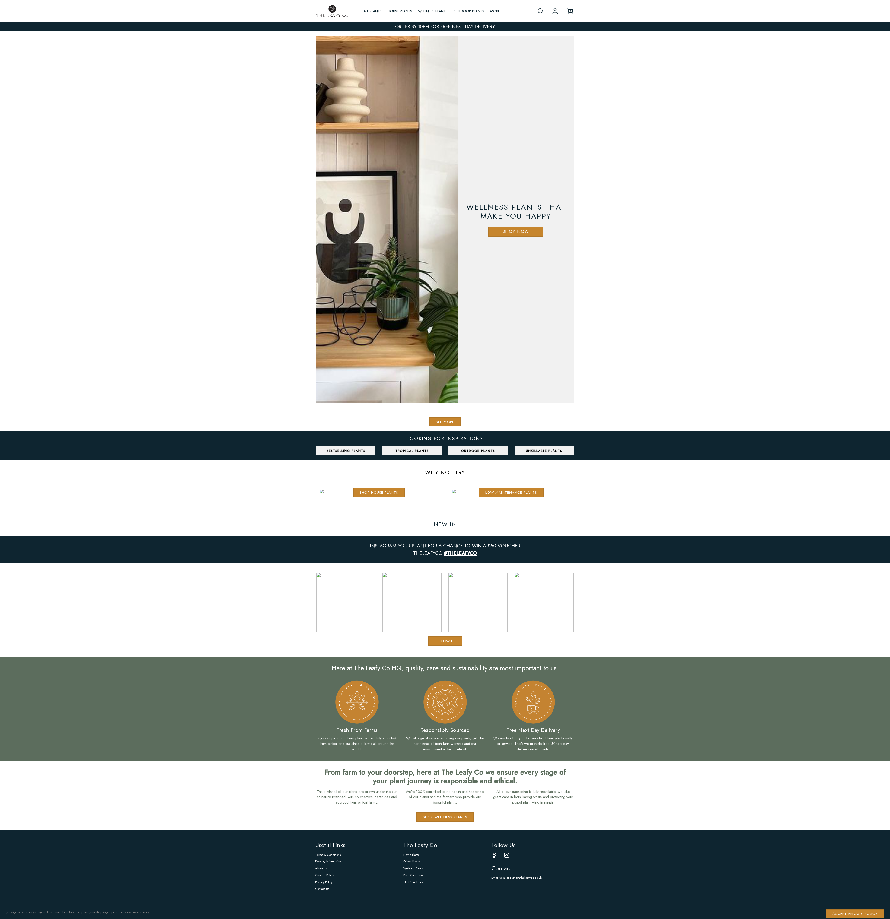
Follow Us (445, 641)
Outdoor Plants (469, 11)
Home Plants (411, 855)
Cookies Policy (324, 875)
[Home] (332, 11)
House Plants (400, 11)
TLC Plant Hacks (413, 882)
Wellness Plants (433, 11)
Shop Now (515, 231)
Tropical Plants (412, 450)
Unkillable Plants (544, 450)
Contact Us (322, 889)
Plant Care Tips (413, 875)
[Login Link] (555, 11)
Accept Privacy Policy (854, 913)
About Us (321, 868)
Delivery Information (328, 861)
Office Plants (411, 861)
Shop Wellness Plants (445, 817)
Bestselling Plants (346, 450)
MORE (495, 11)
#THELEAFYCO (460, 553)
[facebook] (497, 856)
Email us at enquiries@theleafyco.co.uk (516, 877)
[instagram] (510, 856)
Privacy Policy (324, 882)
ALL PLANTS (372, 11)
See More (445, 422)
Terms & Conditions (328, 855)
